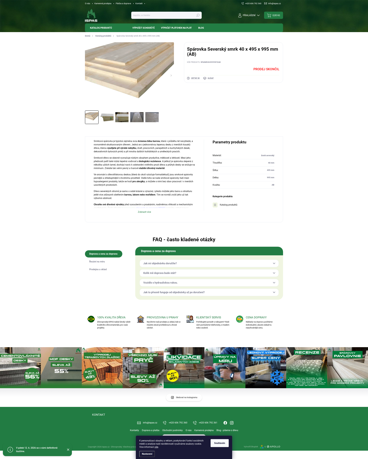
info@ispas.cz (150, 422)
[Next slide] (171, 75)
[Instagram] (232, 422)
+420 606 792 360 (178, 422)
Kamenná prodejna (102, 3)
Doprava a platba (150, 430)
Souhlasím (219, 443)
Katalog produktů (228, 204)
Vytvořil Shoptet (251, 446)
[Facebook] (225, 422)
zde (156, 447)
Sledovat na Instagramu (186, 397)
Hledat (198, 15)
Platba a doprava (123, 3)
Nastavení (147, 454)
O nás (87, 3)
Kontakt (139, 3)
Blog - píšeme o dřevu (227, 430)
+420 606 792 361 (208, 422)
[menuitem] (106, 28)
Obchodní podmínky (172, 430)
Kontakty (134, 430)
